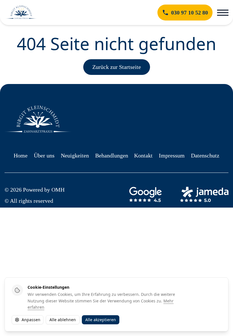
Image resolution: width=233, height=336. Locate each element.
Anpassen (31, 319)
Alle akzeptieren (100, 319)
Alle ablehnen (62, 319)
